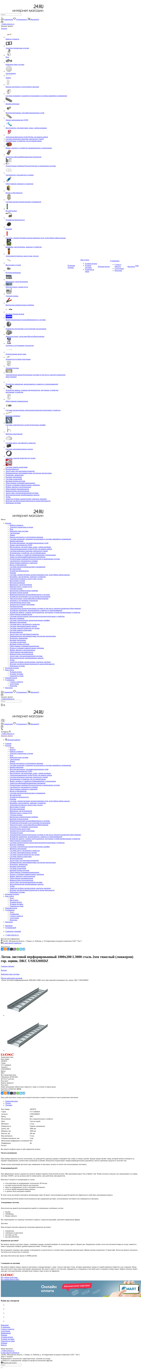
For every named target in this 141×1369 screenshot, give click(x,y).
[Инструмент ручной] (36, 260)
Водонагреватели (16, 632)
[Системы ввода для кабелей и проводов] (36, 438)
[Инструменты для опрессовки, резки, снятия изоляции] (36, 124)
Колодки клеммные (17, 618)
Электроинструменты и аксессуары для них (26, 579)
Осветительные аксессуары (20, 602)
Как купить (9, 670)
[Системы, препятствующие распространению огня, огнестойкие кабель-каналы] (36, 233)
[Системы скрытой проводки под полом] (36, 453)
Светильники (15, 533)
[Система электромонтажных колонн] (36, 446)
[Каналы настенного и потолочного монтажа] (36, 82)
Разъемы (13, 573)
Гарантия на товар (16, 676)
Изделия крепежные (17, 583)
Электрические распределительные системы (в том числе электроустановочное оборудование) (45, 608)
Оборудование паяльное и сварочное (23, 563)
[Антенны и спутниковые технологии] (36, 341)
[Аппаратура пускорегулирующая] (36, 356)
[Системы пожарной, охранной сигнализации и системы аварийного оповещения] (36, 91)
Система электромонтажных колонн (23, 626)
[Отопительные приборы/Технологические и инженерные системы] (36, 161)
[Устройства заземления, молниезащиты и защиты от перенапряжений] (36, 380)
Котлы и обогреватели (18, 565)
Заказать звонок (7, 736)
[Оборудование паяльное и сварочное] (36, 179)
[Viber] (14, 949)
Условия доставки (16, 674)
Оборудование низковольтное (21, 614)
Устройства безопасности (19, 571)
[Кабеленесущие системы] (36, 61)
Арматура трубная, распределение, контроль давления (30, 662)
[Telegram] (23, 949)
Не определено (15, 569)
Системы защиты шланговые (21, 630)
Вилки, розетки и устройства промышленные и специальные (33, 555)
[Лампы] (36, 75)
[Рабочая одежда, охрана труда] (36, 284)
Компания (4, 1325)
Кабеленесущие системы (19, 531)
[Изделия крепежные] (36, 269)
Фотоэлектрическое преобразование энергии (27, 658)
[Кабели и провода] (36, 34)
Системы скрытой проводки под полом (24, 628)
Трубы (12, 660)
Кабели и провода (16, 525)
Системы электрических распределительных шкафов (30, 620)
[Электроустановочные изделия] (36, 43)
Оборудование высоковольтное (21, 652)
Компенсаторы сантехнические (21, 654)
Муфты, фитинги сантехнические (22, 650)
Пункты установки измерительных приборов (27, 648)
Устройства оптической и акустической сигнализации (30, 596)
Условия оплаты (16, 672)
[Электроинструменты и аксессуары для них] (36, 251)
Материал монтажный (18, 622)
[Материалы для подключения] (36, 277)
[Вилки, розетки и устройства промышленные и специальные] (36, 144)
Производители (11, 678)
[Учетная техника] (36, 291)
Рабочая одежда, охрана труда (21, 587)
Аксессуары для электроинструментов (24, 634)
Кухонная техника (12, 668)
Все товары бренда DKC (10, 1279)
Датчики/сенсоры (16, 606)
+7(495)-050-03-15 (7, 24)
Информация (6, 1333)
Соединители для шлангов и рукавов (24, 561)
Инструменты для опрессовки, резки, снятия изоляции (30, 547)
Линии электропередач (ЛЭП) (21, 545)
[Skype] (20, 949)
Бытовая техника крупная (19, 644)
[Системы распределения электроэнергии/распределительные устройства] (36, 405)
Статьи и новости (16, 682)
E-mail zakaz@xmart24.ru (12, 943)
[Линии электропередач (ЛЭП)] (36, 116)
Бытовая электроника (18, 640)
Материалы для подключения (21, 585)
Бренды (4, 1345)
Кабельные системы (17, 666)
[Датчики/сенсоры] (36, 363)
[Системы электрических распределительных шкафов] (36, 420)
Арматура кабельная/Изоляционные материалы (27, 557)
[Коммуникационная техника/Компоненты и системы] (36, 317)
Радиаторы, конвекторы (19, 638)
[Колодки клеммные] (36, 413)
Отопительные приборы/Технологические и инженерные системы (35, 559)
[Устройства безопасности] (36, 215)
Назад (12, 747)
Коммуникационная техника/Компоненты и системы (30, 594)
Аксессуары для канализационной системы (26, 656)
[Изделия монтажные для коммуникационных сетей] (36, 108)
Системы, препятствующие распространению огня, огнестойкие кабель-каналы (40, 575)
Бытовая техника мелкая (19, 592)
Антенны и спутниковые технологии (24, 600)
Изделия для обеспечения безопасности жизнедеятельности (32, 664)
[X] (11, 949)
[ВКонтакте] (2, 949)
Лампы (12, 535)
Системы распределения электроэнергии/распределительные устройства (37, 616)
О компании (10, 680)
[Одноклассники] (5, 949)
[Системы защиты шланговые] (36, 462)
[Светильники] (36, 69)
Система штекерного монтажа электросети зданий (29, 551)
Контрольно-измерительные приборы (24, 591)
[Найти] (2, 17)
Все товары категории (9, 1277)
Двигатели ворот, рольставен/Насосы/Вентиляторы (29, 598)
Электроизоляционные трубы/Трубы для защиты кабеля (31, 549)
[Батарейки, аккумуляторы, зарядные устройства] (36, 242)
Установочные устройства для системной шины (28, 553)
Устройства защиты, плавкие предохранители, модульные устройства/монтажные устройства (45, 612)
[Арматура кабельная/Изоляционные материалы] (36, 152)
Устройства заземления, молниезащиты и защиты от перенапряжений (36, 610)
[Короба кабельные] (36, 100)
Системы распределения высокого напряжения (27, 567)
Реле (11, 529)
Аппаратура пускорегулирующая (22, 604)
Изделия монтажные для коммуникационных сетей (29, 543)
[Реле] (36, 52)
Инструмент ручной (17, 581)
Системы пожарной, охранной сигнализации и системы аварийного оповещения (40, 539)
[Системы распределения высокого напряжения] (36, 197)
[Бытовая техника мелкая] (36, 309)
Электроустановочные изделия (21, 527)
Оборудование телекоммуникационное (24, 646)
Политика (13, 686)
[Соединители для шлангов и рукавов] (36, 170)
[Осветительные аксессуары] (36, 350)
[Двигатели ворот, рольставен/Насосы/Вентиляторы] (36, 333)
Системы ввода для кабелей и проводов (25, 624)
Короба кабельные (16, 541)
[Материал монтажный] (36, 429)
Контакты (9, 688)
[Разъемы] (36, 224)
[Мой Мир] (8, 949)
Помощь (4, 1335)
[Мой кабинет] (2, 22)
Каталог (8, 523)
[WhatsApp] (17, 949)
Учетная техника (16, 589)
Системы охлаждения (18, 642)
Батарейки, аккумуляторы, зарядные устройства (28, 577)
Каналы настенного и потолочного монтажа (26, 537)
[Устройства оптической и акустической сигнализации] (36, 324)
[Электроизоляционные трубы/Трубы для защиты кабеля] (36, 132)
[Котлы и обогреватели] (36, 188)
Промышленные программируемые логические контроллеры (33, 636)
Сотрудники (14, 684)
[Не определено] (36, 206)
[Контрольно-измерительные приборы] (36, 300)
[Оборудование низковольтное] (36, 396)
